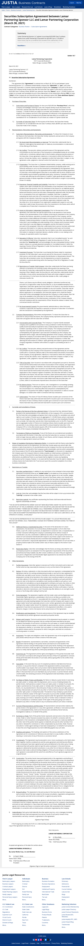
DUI (23, 889)
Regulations (6, 912)
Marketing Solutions (69, 7)
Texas (24, 922)
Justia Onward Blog (68, 922)
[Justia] (9, 2)
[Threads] (43, 940)
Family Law (25, 894)
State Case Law (27, 912)
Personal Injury (27, 897)
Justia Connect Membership (70, 907)
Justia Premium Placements (70, 912)
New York (25, 920)
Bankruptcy (25, 881)
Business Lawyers (7, 884)
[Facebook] (38, 940)
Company (32, 943)
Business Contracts (16, 10)
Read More (21, 45)
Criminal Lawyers (7, 886)
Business (45, 879)
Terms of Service (45, 943)
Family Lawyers (7, 894)
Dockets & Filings (7, 922)
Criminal (24, 884)
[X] (48, 940)
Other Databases (48, 904)
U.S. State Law (27, 904)
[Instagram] (41, 940)
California (25, 915)
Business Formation (48, 881)
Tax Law (44, 897)
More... (4, 900)
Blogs (63, 894)
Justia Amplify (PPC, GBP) (69, 919)
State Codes (26, 909)
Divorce (24, 886)
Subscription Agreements (39, 27)
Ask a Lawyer (16, 7)
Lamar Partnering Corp (29, 10)
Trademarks (46, 920)
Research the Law (27, 7)
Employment (46, 886)
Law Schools (39, 7)
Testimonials (66, 924)
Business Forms (47, 912)
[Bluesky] (46, 940)
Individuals (26, 879)
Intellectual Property (48, 889)
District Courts (6, 920)
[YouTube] (36, 940)
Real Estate (45, 894)
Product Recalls (46, 915)
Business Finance (24, 27)
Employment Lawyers (9, 889)
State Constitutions (28, 907)
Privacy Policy (56, 943)
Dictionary (65, 881)
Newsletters (57, 7)
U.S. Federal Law (8, 904)
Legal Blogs (45, 909)
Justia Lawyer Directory (69, 909)
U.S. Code (5, 909)
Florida (24, 917)
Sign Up (79, 2)
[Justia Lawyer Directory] (50, 940)
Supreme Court (7, 915)
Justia (3, 10)
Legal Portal (24, 943)
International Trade (48, 892)
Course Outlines (67, 889)
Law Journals (66, 892)
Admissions (65, 884)
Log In (72, 2)
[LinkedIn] (34, 940)
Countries (45, 922)
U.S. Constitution (7, 907)
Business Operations (48, 884)
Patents (44, 917)
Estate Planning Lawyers (10, 892)
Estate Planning (27, 892)
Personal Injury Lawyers (9, 897)
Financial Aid (65, 886)
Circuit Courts (6, 917)
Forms (8, 10)
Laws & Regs (48, 7)
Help (38, 943)
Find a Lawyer (6, 7)
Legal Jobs (45, 907)
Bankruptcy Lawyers (8, 881)
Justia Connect (15, 943)
